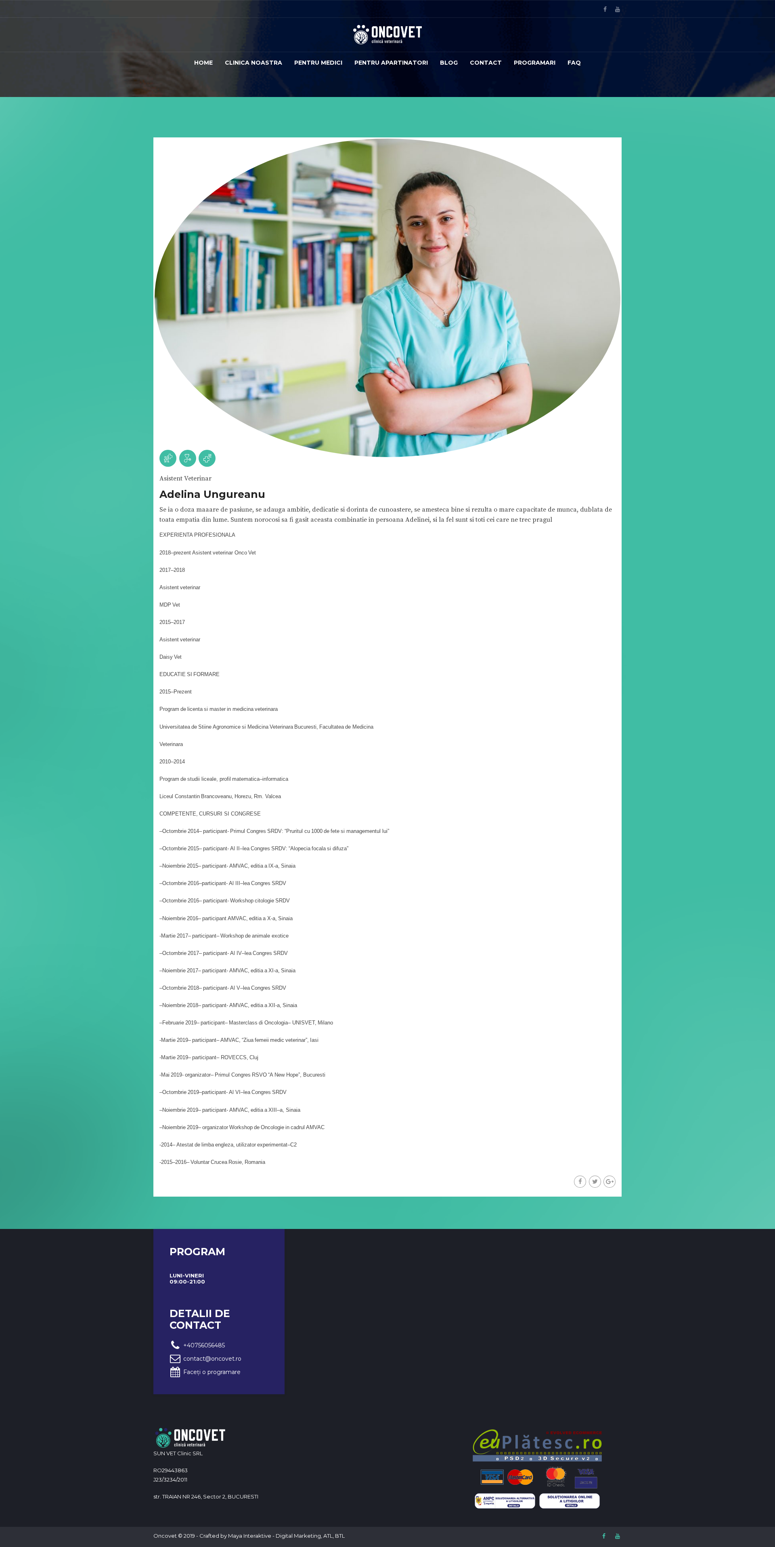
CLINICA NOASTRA (253, 62)
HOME (203, 62)
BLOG (449, 62)
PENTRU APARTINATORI (391, 62)
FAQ (574, 62)
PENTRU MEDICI (318, 62)
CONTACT (486, 62)
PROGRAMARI (534, 62)
